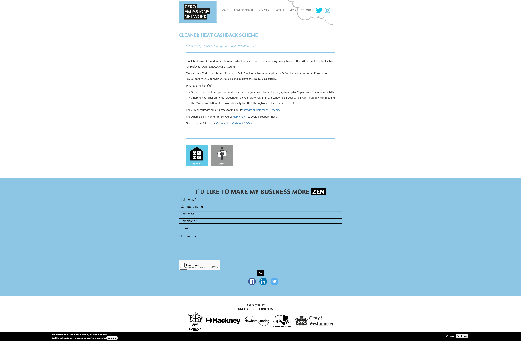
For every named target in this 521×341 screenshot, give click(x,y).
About (224, 10)
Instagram (327, 10)
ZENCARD (306, 10)
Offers (280, 10)
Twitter (319, 10)
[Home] (199, 12)
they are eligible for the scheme (260, 109)
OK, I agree (449, 336)
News (293, 10)
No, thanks (462, 336)
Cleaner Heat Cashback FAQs (233, 123)
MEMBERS (264, 10)
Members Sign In (243, 10)
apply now (239, 116)
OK (260, 273)
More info (112, 338)
